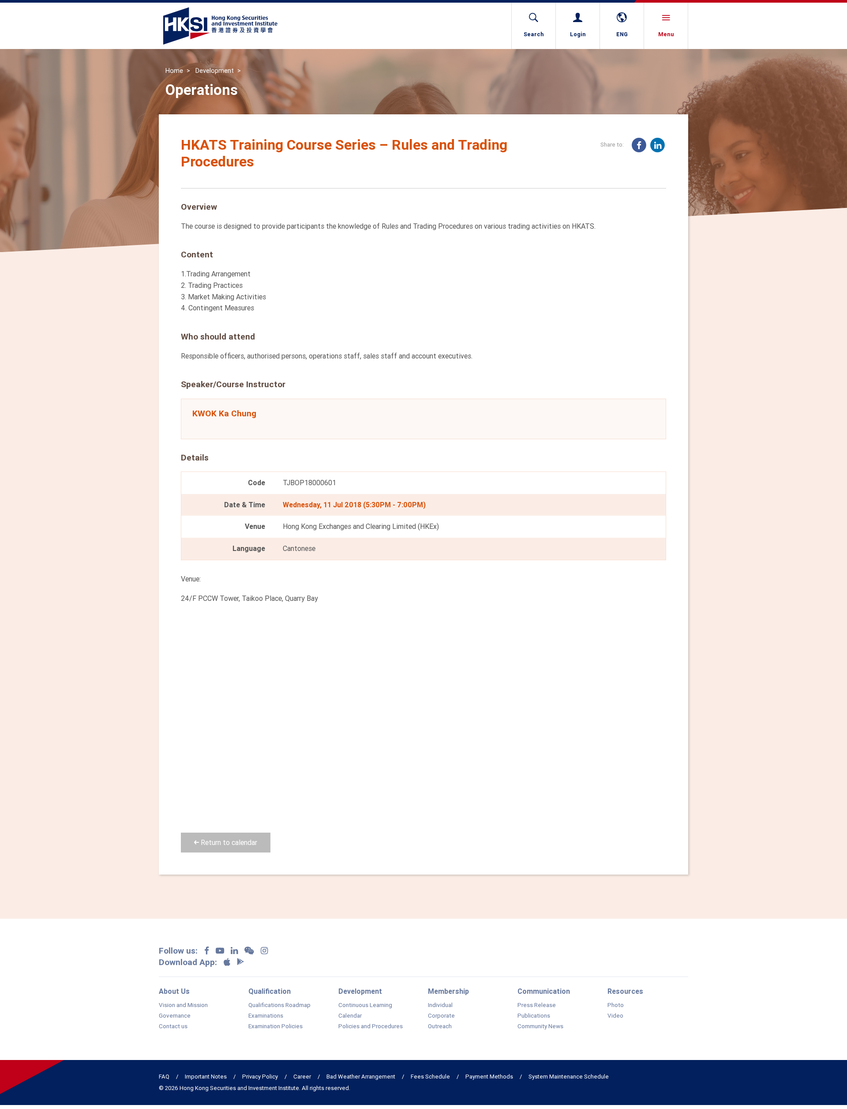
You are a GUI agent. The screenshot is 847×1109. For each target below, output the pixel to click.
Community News (540, 1026)
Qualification (269, 991)
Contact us (173, 1026)
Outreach (440, 1026)
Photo (615, 1005)
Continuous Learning (365, 1005)
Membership (448, 991)
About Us (174, 991)
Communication (543, 991)
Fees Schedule (430, 1076)
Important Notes (206, 1076)
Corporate (441, 1015)
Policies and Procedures (370, 1026)
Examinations (265, 1015)
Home (174, 71)
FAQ (164, 1076)
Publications (533, 1015)
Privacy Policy (260, 1076)
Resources (625, 991)
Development (214, 71)
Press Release (536, 1005)
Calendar (350, 1015)
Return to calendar (228, 842)
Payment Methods (489, 1076)
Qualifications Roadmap (279, 1005)
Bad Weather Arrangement (360, 1076)
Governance (175, 1015)
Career (302, 1076)
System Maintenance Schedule (568, 1076)
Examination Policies (275, 1026)
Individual (440, 1005)
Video (615, 1015)
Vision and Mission (183, 1005)
